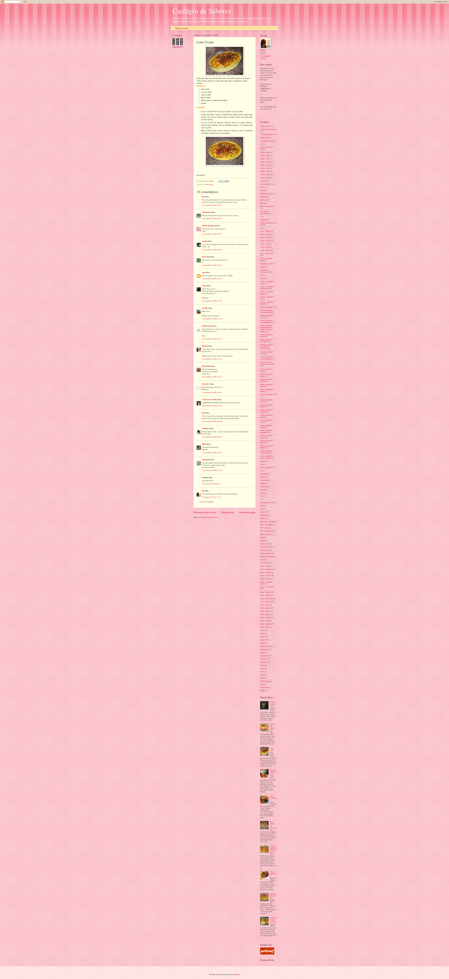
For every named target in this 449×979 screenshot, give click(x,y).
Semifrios (263, 659)
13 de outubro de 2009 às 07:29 (212, 437)
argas (204, 272)
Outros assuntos (265, 547)
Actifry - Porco (265, 171)
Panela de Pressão (266, 553)
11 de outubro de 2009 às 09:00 (212, 250)
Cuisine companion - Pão (268, 394)
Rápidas (262, 643)
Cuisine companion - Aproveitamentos (267, 311)
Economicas (264, 474)
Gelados (262, 483)
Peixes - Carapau (265, 572)
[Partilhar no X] (224, 181)
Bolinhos (263, 200)
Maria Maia (206, 257)
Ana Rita (205, 308)
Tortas (262, 684)
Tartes (262, 678)
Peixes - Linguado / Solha (266, 583)
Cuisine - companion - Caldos (267, 282)
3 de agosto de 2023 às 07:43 (211, 484)
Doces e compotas (266, 467)
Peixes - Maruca (265, 595)
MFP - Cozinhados (266, 525)
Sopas (262, 665)
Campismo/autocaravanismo (268, 224)
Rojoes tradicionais (273, 874)
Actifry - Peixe (265, 168)
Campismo (263, 220)
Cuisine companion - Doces (267, 370)
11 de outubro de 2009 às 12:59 (212, 278)
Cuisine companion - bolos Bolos (267, 341)
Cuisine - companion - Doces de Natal (267, 287)
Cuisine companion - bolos (267, 335)
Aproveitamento (265, 184)
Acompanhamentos (266, 141)
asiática (262, 190)
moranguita (206, 459)
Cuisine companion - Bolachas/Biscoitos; (267, 321)
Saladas (262, 652)
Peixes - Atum (264, 566)
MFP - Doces (264, 528)
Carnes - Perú (264, 247)
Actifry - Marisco (266, 165)
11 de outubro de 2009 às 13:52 (212, 319)
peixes (262, 559)
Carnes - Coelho (265, 237)
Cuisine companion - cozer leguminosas (267, 358)
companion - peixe (266, 263)
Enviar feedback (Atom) (209, 517)
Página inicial (181, 28)
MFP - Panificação (266, 531)
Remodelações (265, 649)
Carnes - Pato (264, 244)
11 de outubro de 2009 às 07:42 (212, 205)
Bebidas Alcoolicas (266, 193)
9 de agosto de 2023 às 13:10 (211, 497)
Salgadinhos (264, 655)
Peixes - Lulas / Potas (267, 587)
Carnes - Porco (265, 250)
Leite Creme (272, 749)
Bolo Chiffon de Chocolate (273, 825)
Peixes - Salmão (265, 614)
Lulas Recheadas (273, 798)
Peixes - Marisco (265, 592)
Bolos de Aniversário (267, 206)
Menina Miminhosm (209, 225)
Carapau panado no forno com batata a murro (273, 850)
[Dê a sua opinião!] (221, 181)
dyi (261, 471)
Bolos (262, 203)
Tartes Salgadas (265, 681)
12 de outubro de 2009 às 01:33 (212, 377)
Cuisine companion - (267, 307)
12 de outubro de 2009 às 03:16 (212, 406)
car (261, 228)
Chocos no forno (272, 703)
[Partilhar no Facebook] (226, 181)
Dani (203, 196)
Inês (203, 491)
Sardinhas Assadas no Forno (273, 920)
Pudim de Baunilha (273, 895)
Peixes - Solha (264, 621)
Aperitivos (263, 181)
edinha (204, 444)
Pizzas (262, 630)
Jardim (262, 493)
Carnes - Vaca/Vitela (266, 253)
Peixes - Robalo (265, 611)
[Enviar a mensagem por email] (219, 181)
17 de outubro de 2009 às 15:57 (212, 470)
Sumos (262, 668)
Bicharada (263, 197)
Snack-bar (263, 662)
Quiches (262, 636)
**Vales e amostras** (267, 134)
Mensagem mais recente (205, 512)
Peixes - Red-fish (265, 608)
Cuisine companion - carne (267, 353)
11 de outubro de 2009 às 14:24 (212, 339)
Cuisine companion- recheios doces (266, 452)
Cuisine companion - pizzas (267, 416)
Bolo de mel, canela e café (272, 727)
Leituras (262, 512)
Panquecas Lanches (266, 556)
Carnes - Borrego (265, 231)
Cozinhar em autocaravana (264, 271)
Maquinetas (264, 515)
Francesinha (264, 480)
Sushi (262, 671)
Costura (262, 267)
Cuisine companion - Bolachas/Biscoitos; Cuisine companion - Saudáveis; (267, 328)
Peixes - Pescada (265, 602)
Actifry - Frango (265, 162)
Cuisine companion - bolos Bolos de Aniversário (267, 347)
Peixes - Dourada (265, 578)
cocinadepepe (206, 212)
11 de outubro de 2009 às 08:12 (212, 218)
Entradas (263, 477)
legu (261, 509)
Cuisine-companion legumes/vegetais (266, 457)
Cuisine (262, 278)
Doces (262, 464)
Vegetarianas (264, 687)
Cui (261, 275)
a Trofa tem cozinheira (209, 399)
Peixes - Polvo (265, 605)
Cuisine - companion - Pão (267, 298)
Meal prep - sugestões (267, 521)
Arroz (262, 187)
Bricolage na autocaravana (264, 212)
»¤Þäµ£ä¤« (205, 428)
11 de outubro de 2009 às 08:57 (212, 234)
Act (261, 144)
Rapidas (262, 640)
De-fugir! (263, 461)
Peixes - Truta (264, 627)
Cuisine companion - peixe (267, 401)
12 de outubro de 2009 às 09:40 (212, 421)
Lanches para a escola (267, 502)
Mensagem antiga (247, 512)
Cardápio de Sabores (201, 10)
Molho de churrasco (266, 534)
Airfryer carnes (265, 178)
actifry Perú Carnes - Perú (267, 148)
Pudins (262, 633)
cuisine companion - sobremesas (266, 431)
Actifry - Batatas (265, 152)
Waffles (262, 690)
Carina (204, 286)
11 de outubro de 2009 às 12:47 (212, 265)
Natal (262, 537)
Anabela (205, 241)
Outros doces (209, 184)
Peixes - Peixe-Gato (266, 598)
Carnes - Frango (265, 241)
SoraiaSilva (206, 384)
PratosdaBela (206, 366)
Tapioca (262, 675)
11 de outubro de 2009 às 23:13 (212, 359)
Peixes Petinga (265, 563)
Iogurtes (263, 490)
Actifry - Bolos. (265, 155)
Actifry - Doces (265, 158)
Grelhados (263, 486)
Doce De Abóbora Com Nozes (273, 773)
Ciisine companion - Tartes (266, 259)
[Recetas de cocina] (267, 954)
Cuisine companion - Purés (267, 421)
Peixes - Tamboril (266, 624)
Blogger (237, 974)
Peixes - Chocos (265, 575)
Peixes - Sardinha (266, 617)
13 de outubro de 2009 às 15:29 (212, 452)
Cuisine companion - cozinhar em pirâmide (267, 363)
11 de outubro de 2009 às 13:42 (212, 301)
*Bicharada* (264, 137)
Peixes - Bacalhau (266, 569)
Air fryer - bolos (265, 174)
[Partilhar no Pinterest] (228, 181)
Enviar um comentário (206, 502)
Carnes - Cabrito (265, 234)
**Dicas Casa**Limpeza (268, 129)
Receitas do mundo (266, 646)
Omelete (263, 540)
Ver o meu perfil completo (265, 57)
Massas (262, 518)
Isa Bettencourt (207, 326)
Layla (262, 505)
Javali (262, 496)
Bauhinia (205, 346)
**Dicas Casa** (265, 126)
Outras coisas (264, 544)
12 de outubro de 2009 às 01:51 (212, 392)
